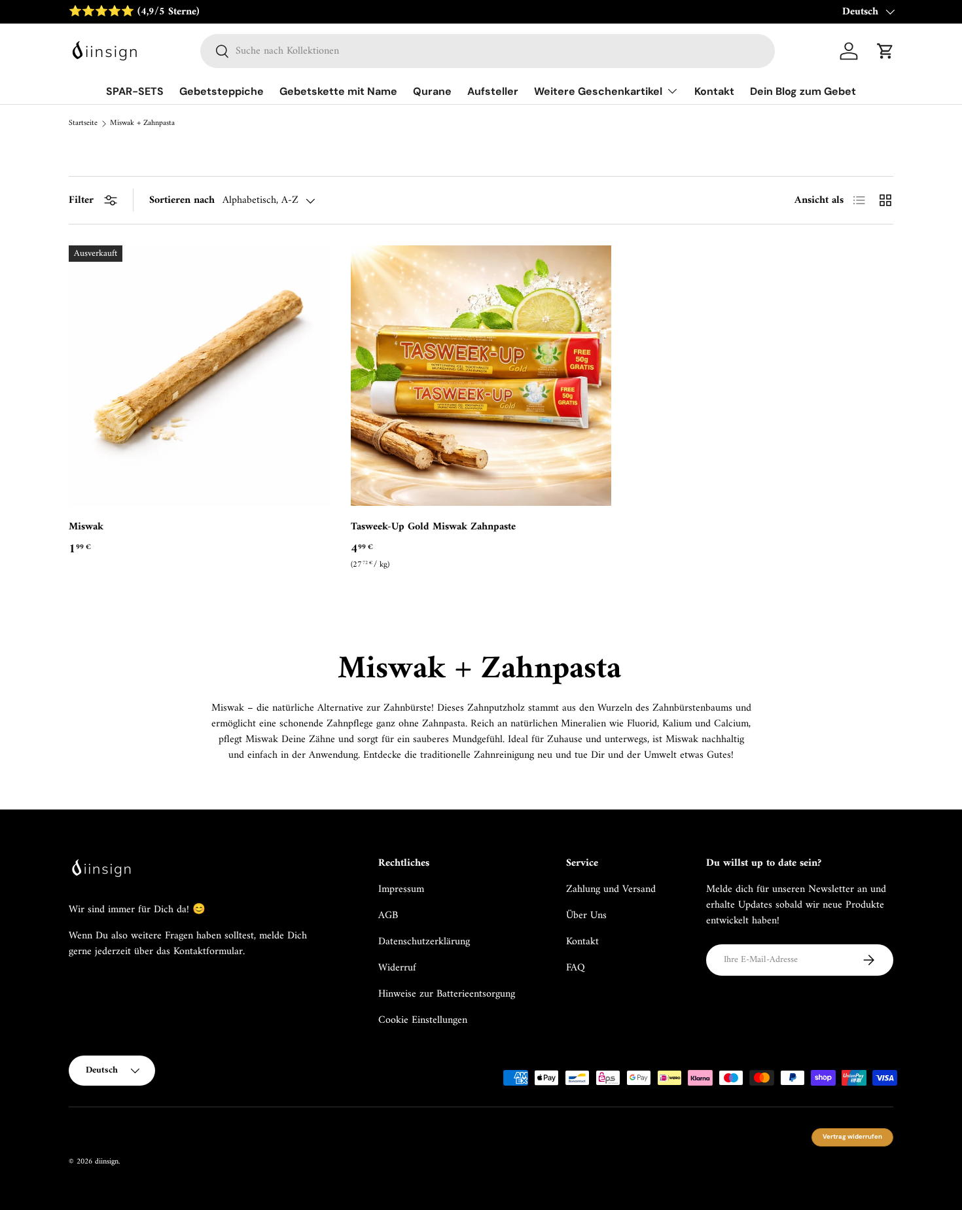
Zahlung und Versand (611, 889)
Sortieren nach (182, 200)
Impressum (401, 889)
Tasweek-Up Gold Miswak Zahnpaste (433, 527)
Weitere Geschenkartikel (598, 91)
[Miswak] (199, 376)
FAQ (575, 968)
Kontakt (714, 91)
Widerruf (397, 968)
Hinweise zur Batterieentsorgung (446, 994)
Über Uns (586, 915)
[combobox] (487, 51)
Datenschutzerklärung (424, 942)
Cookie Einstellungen (422, 1020)
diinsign (106, 1162)
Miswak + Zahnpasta (142, 124)
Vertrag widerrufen (852, 1137)
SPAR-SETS (135, 91)
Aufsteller (492, 91)
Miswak (86, 527)
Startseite (83, 124)
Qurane (432, 91)
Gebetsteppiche (221, 91)
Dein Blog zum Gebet (803, 91)
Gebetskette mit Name (338, 91)
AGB (388, 915)
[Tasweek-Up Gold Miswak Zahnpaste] (481, 376)
